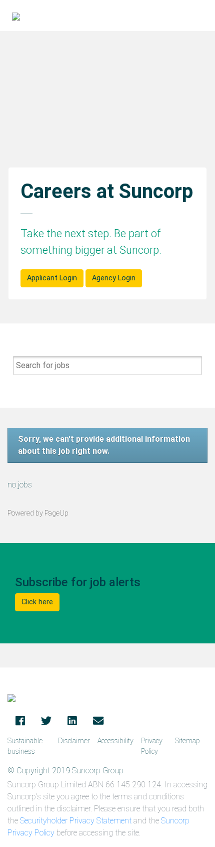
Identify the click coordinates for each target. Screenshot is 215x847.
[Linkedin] (72, 722)
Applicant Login (52, 278)
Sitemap (187, 741)
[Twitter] (46, 722)
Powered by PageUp (38, 513)
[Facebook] (20, 722)
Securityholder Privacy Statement (76, 820)
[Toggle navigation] (200, 15)
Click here (37, 602)
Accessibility (116, 741)
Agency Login (114, 278)
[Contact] (98, 722)
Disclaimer (74, 741)
